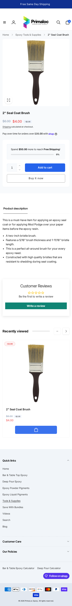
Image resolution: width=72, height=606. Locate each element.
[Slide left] (57, 331)
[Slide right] (65, 331)
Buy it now (36, 178)
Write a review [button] (36, 306)
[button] (4, 22)
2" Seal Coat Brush (18, 409)
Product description (15, 208)
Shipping (7, 126)
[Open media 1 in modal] (36, 72)
